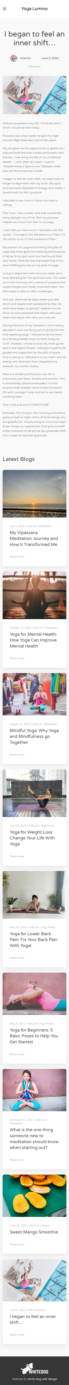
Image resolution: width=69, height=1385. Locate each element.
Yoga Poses (47, 825)
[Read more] (34, 493)
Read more (17, 556)
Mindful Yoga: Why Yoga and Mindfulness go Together (34, 736)
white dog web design (42, 1379)
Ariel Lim (32, 526)
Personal (35, 66)
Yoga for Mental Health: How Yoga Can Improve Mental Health (33, 640)
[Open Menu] (4, 9)
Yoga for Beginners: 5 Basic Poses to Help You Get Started (34, 1036)
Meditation (45, 526)
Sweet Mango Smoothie (34, 1232)
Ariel (30, 1310)
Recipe (46, 1225)
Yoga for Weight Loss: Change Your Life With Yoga (32, 838)
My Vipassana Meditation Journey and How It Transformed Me (34, 538)
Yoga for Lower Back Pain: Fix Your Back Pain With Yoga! (34, 939)
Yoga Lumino (34, 8)
